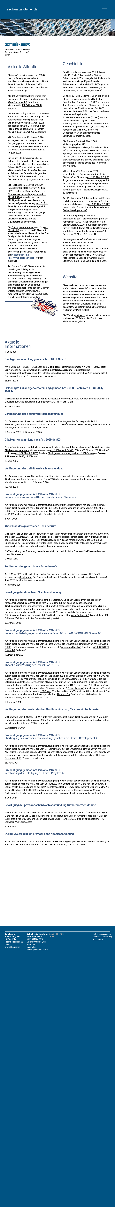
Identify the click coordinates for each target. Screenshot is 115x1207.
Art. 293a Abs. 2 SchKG (49, 720)
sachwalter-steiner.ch (22, 9)
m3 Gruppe (104, 198)
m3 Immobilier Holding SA (68, 682)
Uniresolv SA (63, 694)
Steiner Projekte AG (99, 787)
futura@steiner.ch (12, 947)
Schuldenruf (81, 533)
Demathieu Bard (82, 135)
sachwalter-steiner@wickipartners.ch (37, 948)
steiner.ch (80, 315)
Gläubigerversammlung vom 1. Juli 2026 (83, 248)
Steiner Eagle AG (75, 688)
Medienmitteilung (13, 697)
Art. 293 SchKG (22, 844)
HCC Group (45, 691)
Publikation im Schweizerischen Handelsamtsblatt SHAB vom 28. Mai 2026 (46, 398)
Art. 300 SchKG (101, 533)
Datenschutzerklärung (102, 936)
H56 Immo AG (81, 228)
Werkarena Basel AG (71, 647)
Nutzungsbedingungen (102, 934)
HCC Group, (35, 790)
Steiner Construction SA (96, 123)
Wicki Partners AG (80, 615)
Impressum (98, 939)
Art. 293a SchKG (23, 815)
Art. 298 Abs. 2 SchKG (98, 177)
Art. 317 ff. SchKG (95, 254)
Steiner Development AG (96, 189)
